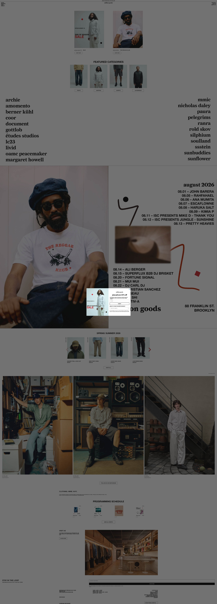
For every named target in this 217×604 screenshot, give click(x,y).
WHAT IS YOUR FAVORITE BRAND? (117, 306)
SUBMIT (119, 303)
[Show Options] (128, 308)
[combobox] (119, 308)
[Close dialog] (129, 289)
